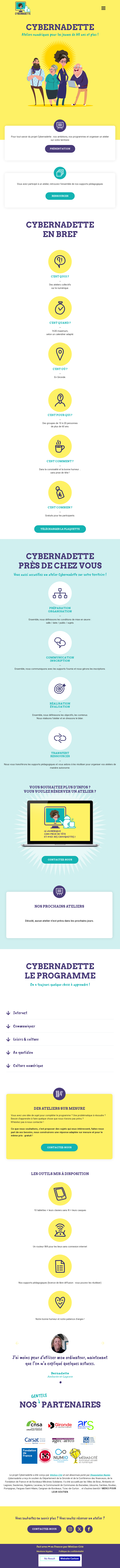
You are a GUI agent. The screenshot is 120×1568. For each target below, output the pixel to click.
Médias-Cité (56, 1475)
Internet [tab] (20, 1012)
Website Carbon (69, 1558)
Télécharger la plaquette (60, 529)
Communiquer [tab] (24, 1026)
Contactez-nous (60, 859)
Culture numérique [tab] (28, 1065)
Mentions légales (44, 1551)
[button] (60, 1382)
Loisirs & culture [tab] (26, 1039)
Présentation (60, 148)
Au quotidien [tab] (23, 1052)
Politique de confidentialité (71, 1551)
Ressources (60, 196)
